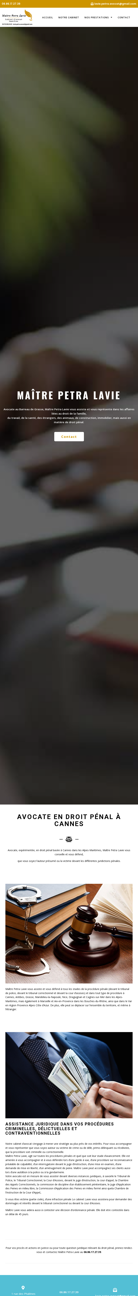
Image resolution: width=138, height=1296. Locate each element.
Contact (124, 17)
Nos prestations (96, 17)
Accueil (47, 17)
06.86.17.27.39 (92, 1252)
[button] (69, 436)
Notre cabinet (68, 17)
